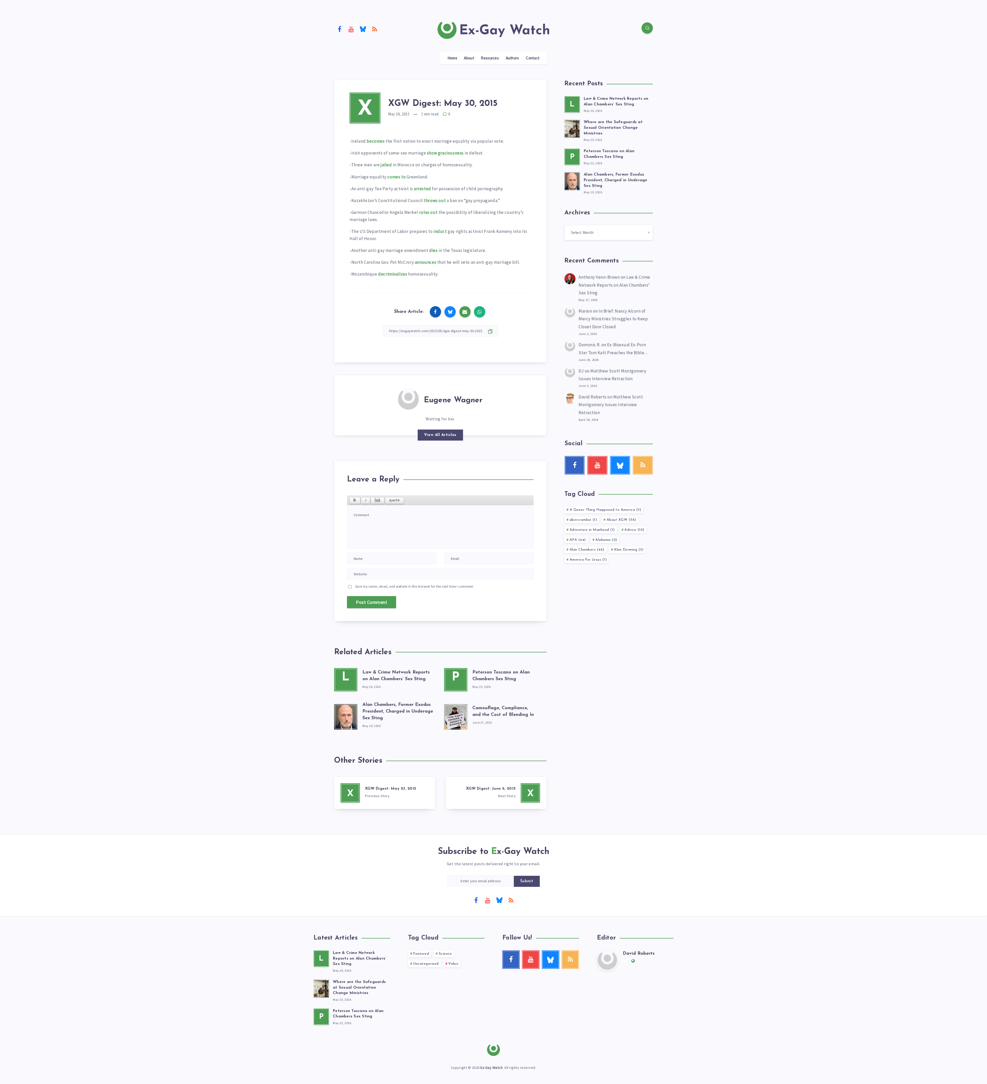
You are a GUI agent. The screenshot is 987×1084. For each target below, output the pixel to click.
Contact (533, 58)
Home (452, 58)
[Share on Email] (465, 311)
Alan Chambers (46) (587, 550)
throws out (435, 200)
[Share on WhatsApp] (479, 311)
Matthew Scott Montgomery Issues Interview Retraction (611, 404)
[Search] (647, 28)
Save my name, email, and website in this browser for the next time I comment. (414, 586)
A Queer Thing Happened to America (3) (605, 510)
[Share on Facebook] (435, 311)
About (469, 58)
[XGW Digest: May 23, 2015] (384, 793)
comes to (396, 177)
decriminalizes (393, 274)
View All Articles (440, 435)
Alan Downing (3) (628, 550)
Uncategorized (426, 964)
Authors (512, 58)
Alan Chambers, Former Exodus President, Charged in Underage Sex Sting (397, 712)
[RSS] (375, 28)
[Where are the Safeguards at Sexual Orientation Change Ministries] (572, 128)
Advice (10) (634, 530)
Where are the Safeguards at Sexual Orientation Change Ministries (613, 127)
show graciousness (445, 153)
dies (433, 250)
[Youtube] (351, 28)
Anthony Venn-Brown (599, 277)
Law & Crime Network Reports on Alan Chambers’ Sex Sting (614, 285)
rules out (428, 212)
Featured (421, 954)
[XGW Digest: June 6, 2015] (496, 793)
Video (453, 964)
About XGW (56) (621, 520)
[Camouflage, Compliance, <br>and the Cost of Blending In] (455, 715)
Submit (526, 881)
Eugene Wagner (453, 400)
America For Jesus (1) (588, 560)
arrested (422, 189)
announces (426, 262)
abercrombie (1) (583, 520)
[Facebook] (339, 28)
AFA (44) (578, 540)
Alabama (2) (606, 540)
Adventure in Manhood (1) (592, 530)
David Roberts (593, 397)
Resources (490, 58)
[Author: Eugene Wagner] (408, 398)
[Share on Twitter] (450, 311)
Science (445, 954)
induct (440, 231)
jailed (386, 165)
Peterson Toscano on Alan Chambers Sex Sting (358, 1014)
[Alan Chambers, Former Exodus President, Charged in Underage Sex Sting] (345, 715)
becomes (376, 141)
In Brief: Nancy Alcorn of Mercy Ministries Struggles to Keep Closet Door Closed (613, 319)
